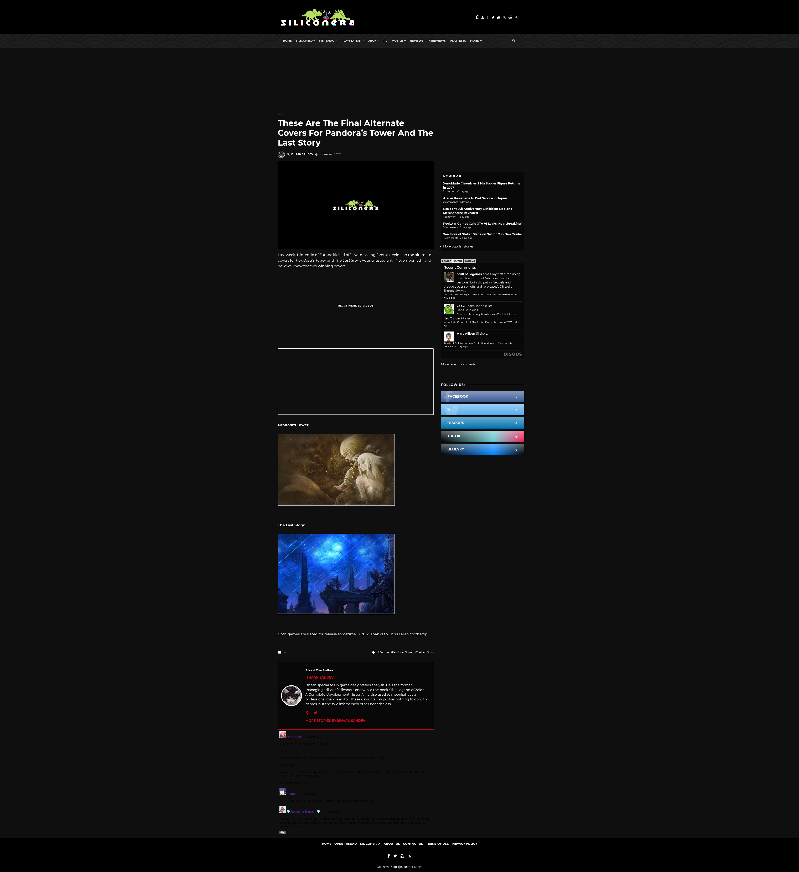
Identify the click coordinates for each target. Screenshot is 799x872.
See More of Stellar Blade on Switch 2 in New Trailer (482, 234)
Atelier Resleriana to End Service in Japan (475, 198)
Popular (470, 261)
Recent (457, 261)
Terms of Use (437, 844)
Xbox (372, 40)
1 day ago (462, 346)
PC (385, 40)
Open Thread (345, 844)
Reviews (416, 40)
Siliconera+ (305, 40)
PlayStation (351, 40)
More (474, 40)
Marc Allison (466, 333)
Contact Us (413, 844)
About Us (392, 844)
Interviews (437, 40)
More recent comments (458, 364)
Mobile (397, 40)
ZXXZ (461, 306)
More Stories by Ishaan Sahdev (335, 721)
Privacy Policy (464, 844)
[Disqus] (356, 782)
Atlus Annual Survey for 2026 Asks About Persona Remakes (478, 294)
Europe (384, 652)
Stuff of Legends (469, 274)
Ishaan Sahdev (302, 154)
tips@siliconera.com (407, 867)
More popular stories (458, 246)
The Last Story (425, 652)
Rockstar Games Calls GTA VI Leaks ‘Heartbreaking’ (482, 223)
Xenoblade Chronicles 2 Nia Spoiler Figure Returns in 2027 (478, 322)
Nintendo (326, 40)
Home (287, 40)
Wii (280, 114)
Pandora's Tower (402, 652)
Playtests (458, 40)
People (446, 261)
